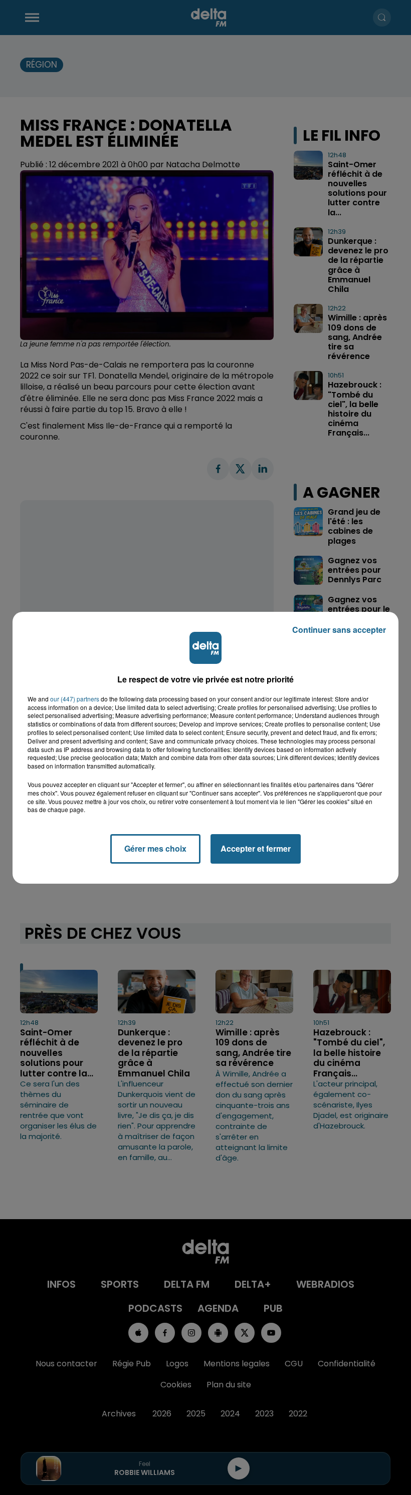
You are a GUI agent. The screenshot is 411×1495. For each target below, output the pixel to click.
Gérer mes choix (155, 848)
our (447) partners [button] (74, 699)
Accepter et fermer (256, 848)
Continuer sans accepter (339, 629)
